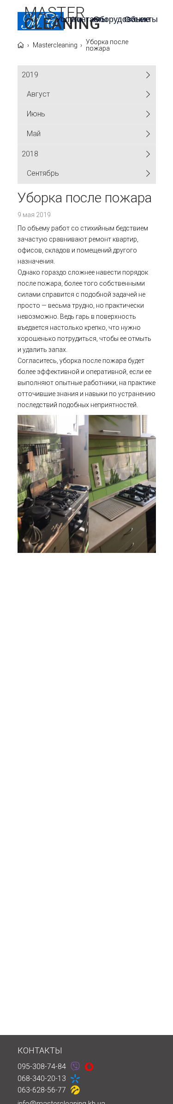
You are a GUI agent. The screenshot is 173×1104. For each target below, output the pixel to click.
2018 (30, 154)
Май (34, 133)
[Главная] (21, 45)
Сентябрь (43, 173)
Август (38, 94)
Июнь (36, 113)
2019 (30, 74)
